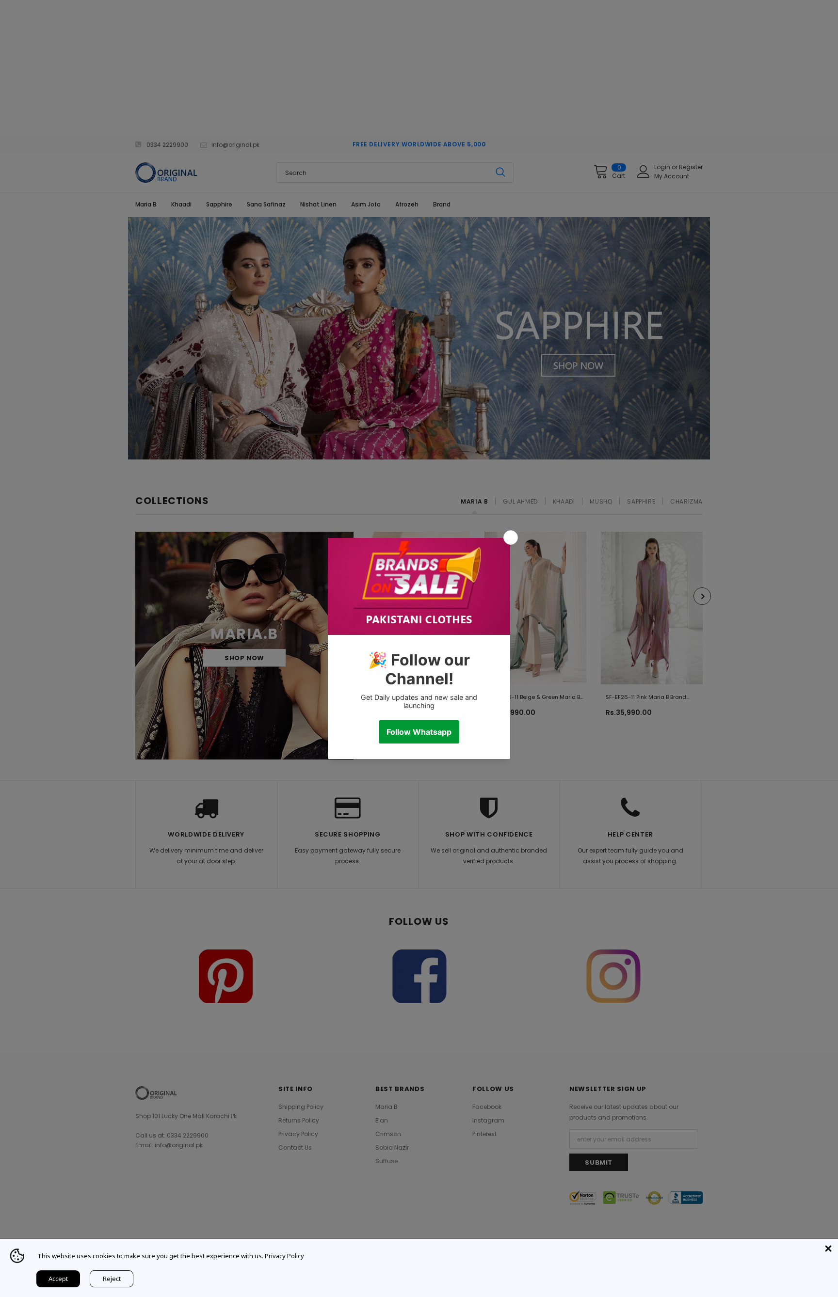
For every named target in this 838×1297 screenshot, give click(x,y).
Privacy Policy (284, 1255)
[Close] (828, 1248)
